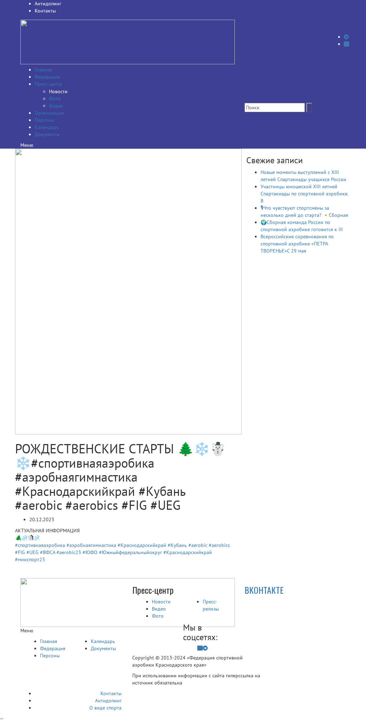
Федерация (47, 77)
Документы (47, 134)
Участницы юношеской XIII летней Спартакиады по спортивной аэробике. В (304, 193)
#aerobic (197, 545)
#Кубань (177, 545)
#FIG (20, 552)
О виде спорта (105, 707)
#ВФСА (47, 552)
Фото (55, 98)
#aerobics (219, 545)
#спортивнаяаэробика (40, 545)
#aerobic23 (68, 552)
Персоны (44, 120)
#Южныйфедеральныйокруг (130, 552)
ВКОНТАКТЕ (263, 589)
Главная (43, 69)
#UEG (32, 552)
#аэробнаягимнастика (91, 545)
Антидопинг (48, 3)
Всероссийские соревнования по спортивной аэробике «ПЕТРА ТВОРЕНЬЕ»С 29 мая (297, 243)
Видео (56, 106)
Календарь (47, 127)
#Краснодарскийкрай (142, 545)
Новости (58, 91)
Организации (49, 113)
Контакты (45, 11)
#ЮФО (90, 552)
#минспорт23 (30, 559)
